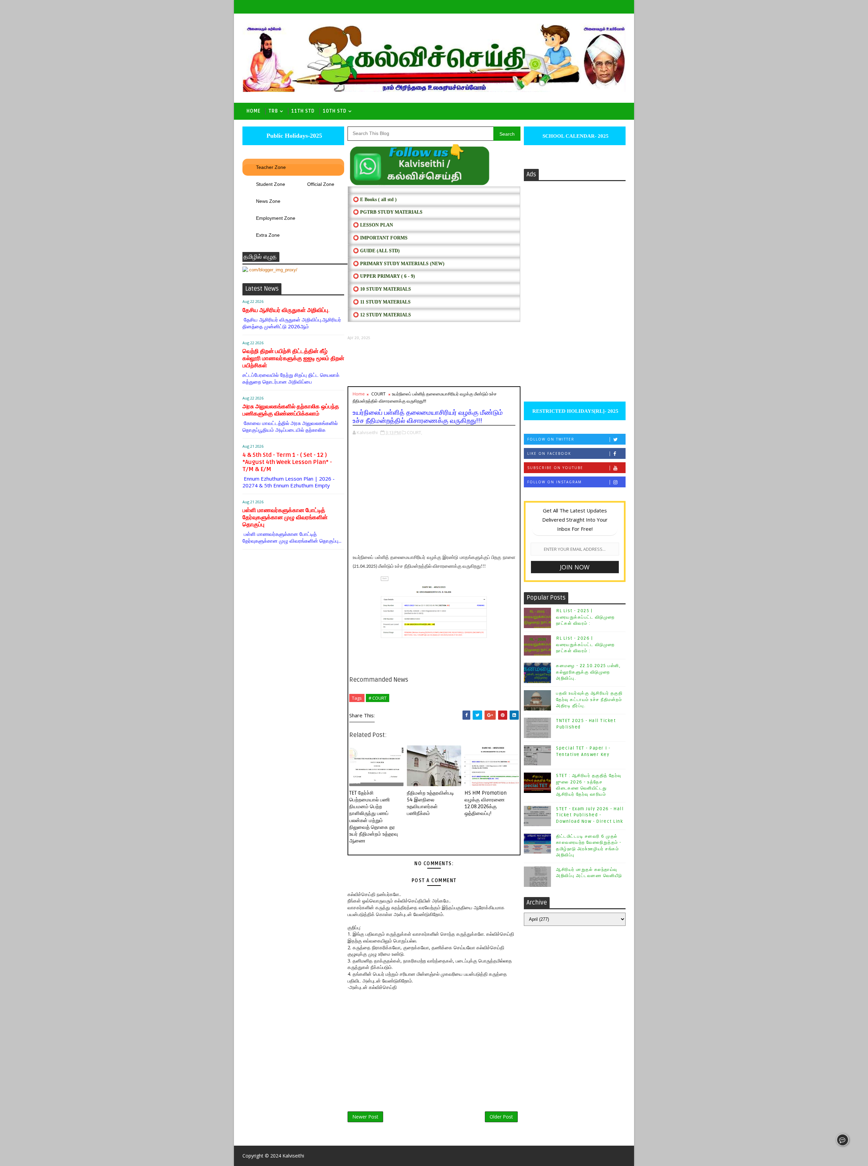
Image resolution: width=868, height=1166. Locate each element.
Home (253, 111)
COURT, (414, 432)
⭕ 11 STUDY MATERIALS (382, 302)
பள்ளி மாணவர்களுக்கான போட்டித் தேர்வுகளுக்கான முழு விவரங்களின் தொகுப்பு (285, 517)
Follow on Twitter (550, 439)
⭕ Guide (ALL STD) (376, 250)
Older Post (501, 1116)
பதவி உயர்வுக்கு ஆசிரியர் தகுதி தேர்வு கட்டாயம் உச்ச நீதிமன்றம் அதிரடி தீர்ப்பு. (589, 699)
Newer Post (365, 1116)
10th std (335, 111)
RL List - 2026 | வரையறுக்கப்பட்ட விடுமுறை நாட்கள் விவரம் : (585, 644)
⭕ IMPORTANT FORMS (380, 237)
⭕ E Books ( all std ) (375, 199)
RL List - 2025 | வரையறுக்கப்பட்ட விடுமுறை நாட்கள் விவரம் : (585, 617)
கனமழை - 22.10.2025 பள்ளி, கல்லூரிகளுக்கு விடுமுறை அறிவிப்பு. (588, 672)
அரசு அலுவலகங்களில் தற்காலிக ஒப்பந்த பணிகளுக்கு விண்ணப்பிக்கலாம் (290, 410)
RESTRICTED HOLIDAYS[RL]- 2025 (574, 411)
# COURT (378, 698)
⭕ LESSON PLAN (373, 225)
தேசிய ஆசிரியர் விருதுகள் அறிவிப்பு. (286, 310)
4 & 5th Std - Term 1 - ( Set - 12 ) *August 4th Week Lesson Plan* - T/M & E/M (287, 462)
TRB (273, 111)
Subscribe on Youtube (555, 467)
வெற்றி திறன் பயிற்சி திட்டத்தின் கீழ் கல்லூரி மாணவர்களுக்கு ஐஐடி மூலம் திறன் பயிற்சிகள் (293, 358)
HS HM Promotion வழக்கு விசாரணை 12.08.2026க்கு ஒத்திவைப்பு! (486, 803)
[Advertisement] (434, 363)
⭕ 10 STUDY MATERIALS (382, 289)
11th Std (303, 111)
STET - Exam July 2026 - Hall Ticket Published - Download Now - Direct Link (590, 815)
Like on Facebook (549, 453)
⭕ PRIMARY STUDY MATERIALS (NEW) (399, 263)
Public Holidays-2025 (293, 135)
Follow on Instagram (554, 482)
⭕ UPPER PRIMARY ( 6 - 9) (384, 276)
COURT (378, 394)
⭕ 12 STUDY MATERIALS (382, 314)
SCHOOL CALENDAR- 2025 (575, 136)
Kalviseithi (293, 1155)
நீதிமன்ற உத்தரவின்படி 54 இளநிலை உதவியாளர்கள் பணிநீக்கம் (430, 803)
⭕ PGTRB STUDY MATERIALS (387, 212)
